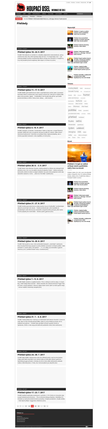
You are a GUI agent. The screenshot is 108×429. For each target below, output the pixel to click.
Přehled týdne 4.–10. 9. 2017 (31, 127)
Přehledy (32, 16)
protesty (83, 113)
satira (78, 120)
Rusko (71, 121)
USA (79, 132)
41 (26, 406)
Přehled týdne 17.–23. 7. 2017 (31, 392)
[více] (54, 60)
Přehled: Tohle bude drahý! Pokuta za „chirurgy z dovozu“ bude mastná (82, 53)
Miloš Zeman (79, 103)
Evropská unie (87, 91)
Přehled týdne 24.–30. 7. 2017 (31, 354)
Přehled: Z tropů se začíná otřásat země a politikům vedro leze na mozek (81, 32)
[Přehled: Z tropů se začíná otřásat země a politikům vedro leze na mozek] (70, 34)
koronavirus (71, 101)
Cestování (59, 14)
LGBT (85, 101)
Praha (79, 110)
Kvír (29, 14)
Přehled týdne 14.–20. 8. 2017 (31, 241)
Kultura (50, 14)
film (75, 95)
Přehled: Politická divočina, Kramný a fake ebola (81, 45)
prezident (86, 110)
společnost (80, 124)
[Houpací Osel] (54, 7)
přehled (72, 116)
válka (75, 135)
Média (44, 14)
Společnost (36, 14)
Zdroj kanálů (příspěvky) (22, 418)
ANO (81, 88)
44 (35, 406)
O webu (68, 2)
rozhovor (81, 117)
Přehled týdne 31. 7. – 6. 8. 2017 (32, 316)
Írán (69, 137)
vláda (84, 132)
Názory (18, 16)
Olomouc (76, 106)
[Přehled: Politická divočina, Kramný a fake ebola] (70, 47)
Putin (89, 113)
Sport (66, 14)
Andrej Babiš (73, 88)
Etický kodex (83, 2)
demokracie (87, 88)
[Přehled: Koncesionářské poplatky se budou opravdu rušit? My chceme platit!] (70, 40)
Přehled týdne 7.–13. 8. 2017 (31, 279)
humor (86, 94)
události (80, 128)
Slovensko (71, 125)
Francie (79, 95)
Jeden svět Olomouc (73, 98)
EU (81, 91)
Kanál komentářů (21, 420)
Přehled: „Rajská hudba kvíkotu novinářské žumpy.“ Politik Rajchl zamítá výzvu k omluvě (78, 69)
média (86, 103)
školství (83, 137)
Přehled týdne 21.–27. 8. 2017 (31, 203)
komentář (83, 98)
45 (38, 406)
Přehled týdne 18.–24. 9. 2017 (31, 52)
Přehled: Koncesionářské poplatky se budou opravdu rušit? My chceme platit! (81, 39)
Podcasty (39, 16)
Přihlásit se (19, 416)
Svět (24, 14)
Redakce (73, 2)
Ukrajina (71, 132)
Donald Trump (73, 91)
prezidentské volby (74, 113)
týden (71, 128)
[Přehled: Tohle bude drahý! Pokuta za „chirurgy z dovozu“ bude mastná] (70, 54)
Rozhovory (25, 16)
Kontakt (78, 2)
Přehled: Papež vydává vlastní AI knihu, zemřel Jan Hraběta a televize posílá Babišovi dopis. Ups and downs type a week (79, 60)
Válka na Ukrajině (82, 135)
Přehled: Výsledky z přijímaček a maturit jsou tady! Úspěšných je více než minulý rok (79, 77)
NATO (69, 106)
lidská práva (70, 103)
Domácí (18, 14)
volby (70, 135)
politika (72, 110)
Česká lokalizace (21, 421)
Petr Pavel (85, 106)
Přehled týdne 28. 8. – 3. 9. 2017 (32, 165)
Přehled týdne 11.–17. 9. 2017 (31, 90)
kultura (79, 101)
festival (70, 95)
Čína (79, 137)
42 (29, 406)
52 (44, 406)
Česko (73, 137)
